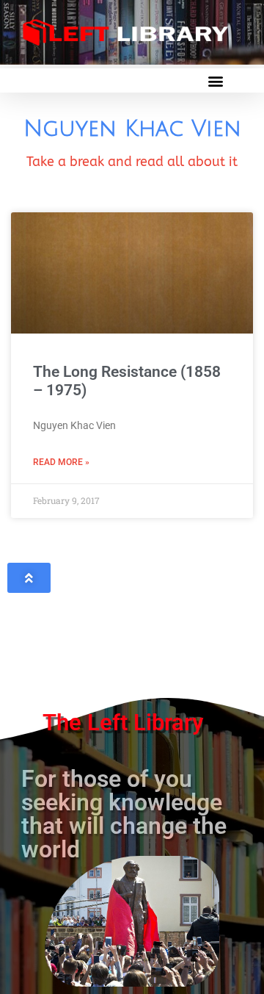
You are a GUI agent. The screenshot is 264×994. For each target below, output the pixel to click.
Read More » (61, 462)
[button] (215, 80)
